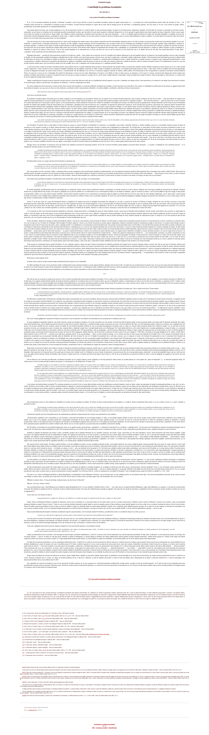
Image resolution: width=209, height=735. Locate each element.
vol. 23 (43, 618)
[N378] (24, 676)
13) (23, 644)
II (103, 726)
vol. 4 (43, 615)
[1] (28, 593)
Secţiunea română (102, 728)
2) (22, 615)
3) (22, 618)
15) (23, 650)
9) (22, 634)
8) (22, 631)
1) (22, 613)
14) (23, 647)
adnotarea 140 (32, 710)
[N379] (24, 682)
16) (23, 652)
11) (23, 639)
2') (25, 710)
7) (22, 629)
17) (23, 655)
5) (22, 623)
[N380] (24, 695)
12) (23, 642)
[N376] (24, 667)
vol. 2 (43, 634)
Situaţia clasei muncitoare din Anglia (99, 634)
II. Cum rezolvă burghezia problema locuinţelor (104, 579)
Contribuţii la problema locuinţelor (104, 724)
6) (22, 626)
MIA (93, 728)
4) (22, 621)
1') (25, 707)
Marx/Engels (113, 728)
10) (23, 637)
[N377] (24, 672)
